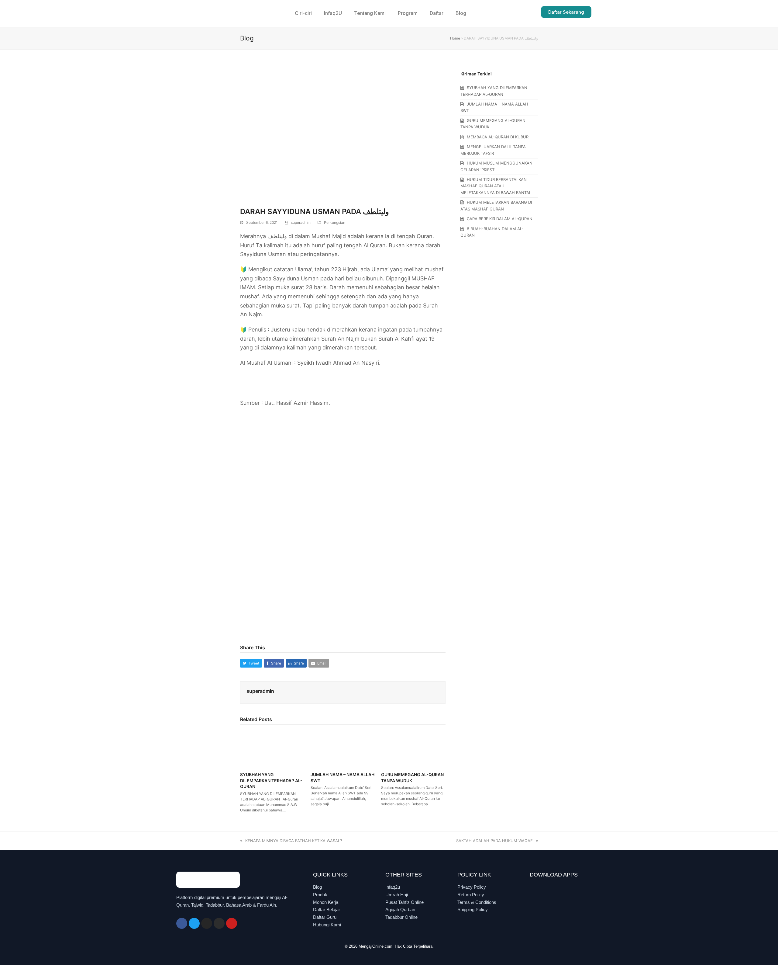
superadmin (301, 222)
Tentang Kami (370, 13)
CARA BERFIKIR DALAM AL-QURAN (499, 218)
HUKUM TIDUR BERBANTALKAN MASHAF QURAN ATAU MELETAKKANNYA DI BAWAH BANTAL (495, 186)
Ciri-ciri (303, 13)
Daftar (436, 13)
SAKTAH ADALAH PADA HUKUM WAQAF (494, 840)
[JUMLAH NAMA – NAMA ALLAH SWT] (343, 748)
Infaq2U (333, 13)
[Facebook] (181, 923)
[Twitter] (194, 923)
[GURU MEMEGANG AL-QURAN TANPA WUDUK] (413, 748)
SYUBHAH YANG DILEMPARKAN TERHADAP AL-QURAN (271, 780)
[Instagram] (206, 923)
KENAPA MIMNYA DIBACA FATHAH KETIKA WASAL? (293, 840)
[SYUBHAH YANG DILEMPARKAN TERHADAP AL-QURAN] (272, 748)
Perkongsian (334, 222)
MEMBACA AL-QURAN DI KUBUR (497, 136)
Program (408, 13)
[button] (251, 663)
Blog (461, 13)
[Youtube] (231, 923)
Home (455, 38)
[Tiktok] (219, 923)
